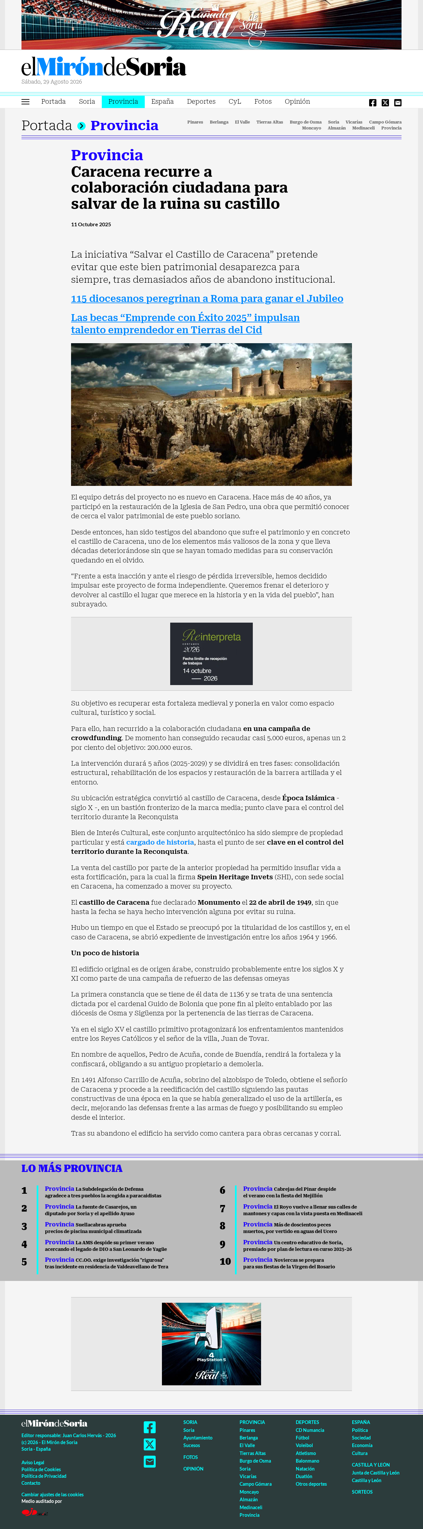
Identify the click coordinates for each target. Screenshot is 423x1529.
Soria (87, 101)
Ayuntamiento (197, 1437)
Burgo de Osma (306, 122)
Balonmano (307, 1461)
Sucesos (191, 1445)
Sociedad (361, 1437)
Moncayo (311, 128)
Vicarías (354, 122)
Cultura (359, 1453)
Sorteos (362, 1492)
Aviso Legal (32, 1462)
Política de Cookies (41, 1469)
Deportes (201, 101)
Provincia (123, 101)
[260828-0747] (211, 24)
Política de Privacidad (43, 1476)
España (162, 101)
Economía (362, 1445)
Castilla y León (371, 1465)
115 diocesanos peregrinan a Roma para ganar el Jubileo (207, 298)
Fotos (263, 101)
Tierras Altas (269, 122)
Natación (305, 1469)
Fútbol (302, 1437)
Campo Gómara (385, 122)
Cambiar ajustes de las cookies (52, 1494)
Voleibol (304, 1445)
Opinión (297, 101)
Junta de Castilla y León (376, 1472)
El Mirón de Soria (104, 67)
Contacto (30, 1483)
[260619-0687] (211, 653)
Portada (53, 101)
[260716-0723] (211, 1343)
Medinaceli (363, 128)
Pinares (195, 122)
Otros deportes (311, 1484)
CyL (235, 101)
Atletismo (306, 1453)
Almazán (337, 128)
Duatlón (304, 1476)
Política (360, 1430)
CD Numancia (310, 1430)
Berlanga (219, 122)
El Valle (242, 122)
